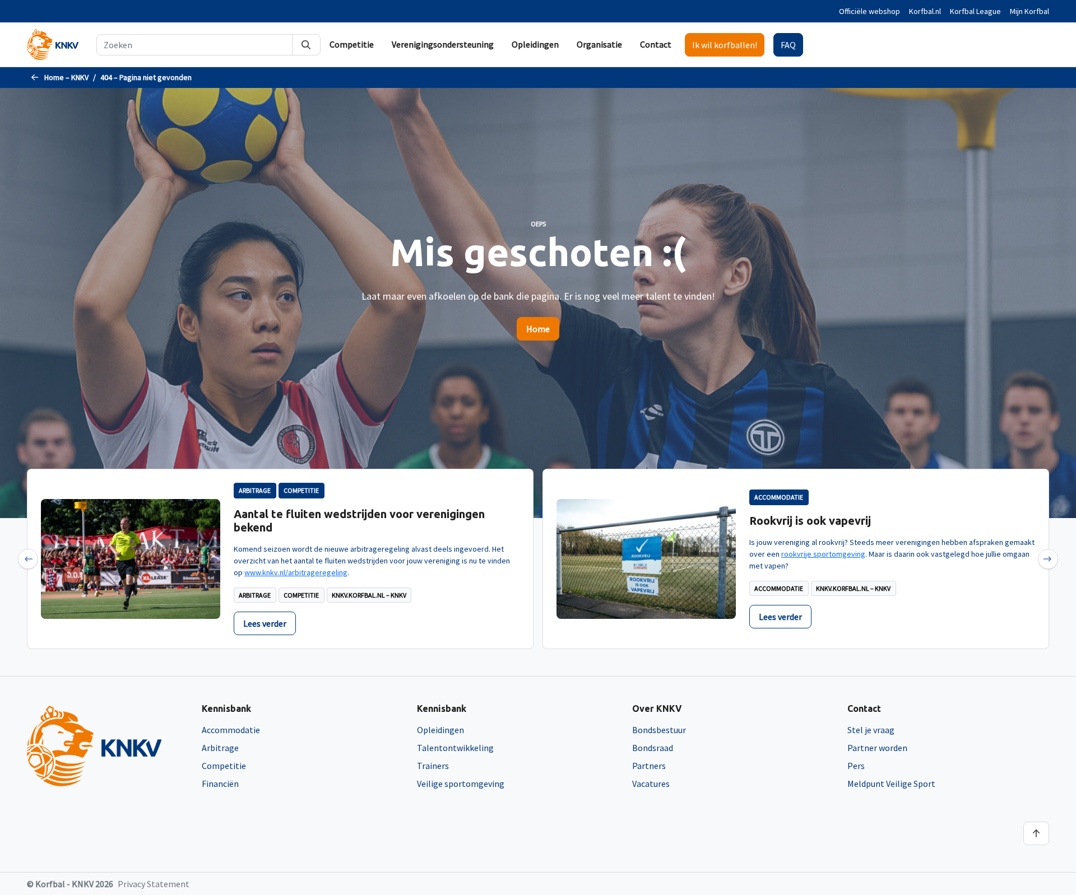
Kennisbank (226, 708)
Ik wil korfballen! (724, 44)
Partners (649, 765)
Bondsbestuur (659, 729)
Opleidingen (535, 44)
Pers (856, 765)
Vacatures (651, 783)
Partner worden (877, 747)
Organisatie (599, 44)
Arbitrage (220, 747)
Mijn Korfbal (1029, 11)
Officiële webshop (869, 11)
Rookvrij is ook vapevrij (810, 520)
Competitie (352, 44)
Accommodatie (231, 729)
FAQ (788, 44)
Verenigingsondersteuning (443, 44)
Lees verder (264, 623)
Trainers (433, 765)
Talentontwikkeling (455, 747)
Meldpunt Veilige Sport (891, 783)
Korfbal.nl (925, 11)
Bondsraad (652, 747)
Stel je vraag (870, 729)
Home (538, 328)
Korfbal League (975, 11)
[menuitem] (352, 44)
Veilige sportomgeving (460, 783)
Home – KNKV (66, 77)
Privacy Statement (153, 883)
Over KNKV (657, 708)
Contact (655, 44)
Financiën (220, 783)
